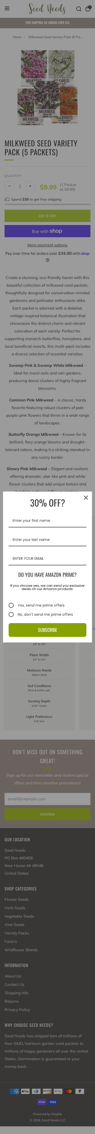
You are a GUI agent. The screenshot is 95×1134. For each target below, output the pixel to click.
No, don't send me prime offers (45, 614)
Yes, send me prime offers (41, 605)
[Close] (86, 498)
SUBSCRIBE (47, 629)
